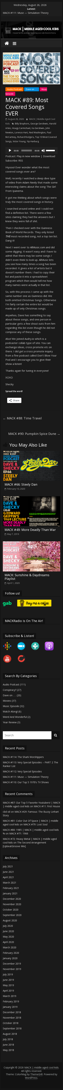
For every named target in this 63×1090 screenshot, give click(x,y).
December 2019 (12, 963)
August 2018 (10, 1033)
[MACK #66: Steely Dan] (31, 453)
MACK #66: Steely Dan (21, 484)
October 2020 (10, 909)
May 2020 (8, 936)
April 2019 (8, 990)
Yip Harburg (33, 141)
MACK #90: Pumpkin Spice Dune (34, 434)
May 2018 (8, 1050)
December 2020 (12, 898)
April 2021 (8, 877)
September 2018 (12, 1028)
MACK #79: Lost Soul (35, 824)
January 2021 (10, 893)
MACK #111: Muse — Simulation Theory (25, 12)
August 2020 (10, 920)
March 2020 (9, 947)
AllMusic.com (37, 247)
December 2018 (12, 1012)
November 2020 (12, 904)
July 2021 (8, 866)
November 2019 (12, 969)
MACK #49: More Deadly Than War (30, 530)
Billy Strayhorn (22, 123)
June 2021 (8, 871)
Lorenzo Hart (21, 132)
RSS (20, 160)
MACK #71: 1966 (18, 833)
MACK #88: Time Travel (22, 418)
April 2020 (8, 942)
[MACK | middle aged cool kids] (31, 23)
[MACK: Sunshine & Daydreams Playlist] (31, 543)
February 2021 (11, 888)
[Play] (10, 150)
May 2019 (8, 985)
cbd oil (6, 811)
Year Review (10, 722)
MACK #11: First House (47, 806)
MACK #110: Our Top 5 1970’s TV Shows (26, 782)
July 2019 (8, 974)
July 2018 (8, 1039)
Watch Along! (10, 711)
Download (49, 156)
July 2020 (8, 925)
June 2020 (8, 931)
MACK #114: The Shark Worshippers (23, 757)
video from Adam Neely (23, 182)
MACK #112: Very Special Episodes (22, 771)
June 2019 (8, 979)
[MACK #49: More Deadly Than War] (31, 498)
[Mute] (43, 150)
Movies (7, 700)
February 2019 (11, 1001)
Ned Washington (37, 132)
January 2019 (10, 1006)
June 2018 (8, 1044)
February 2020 (11, 952)
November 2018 (12, 1017)
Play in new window (28, 156)
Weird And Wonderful (15, 717)
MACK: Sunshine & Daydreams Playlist (27, 577)
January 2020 (10, 958)
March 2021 (9, 882)
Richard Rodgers (25, 137)
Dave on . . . (31, 89)
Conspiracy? (9, 690)
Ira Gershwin (38, 128)
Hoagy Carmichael (21, 128)
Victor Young (19, 141)
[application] (31, 150)
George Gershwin (39, 123)
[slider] (51, 150)
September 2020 (12, 915)
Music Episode (11, 706)
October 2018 (10, 1023)
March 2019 (9, 996)
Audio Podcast (14, 89)
